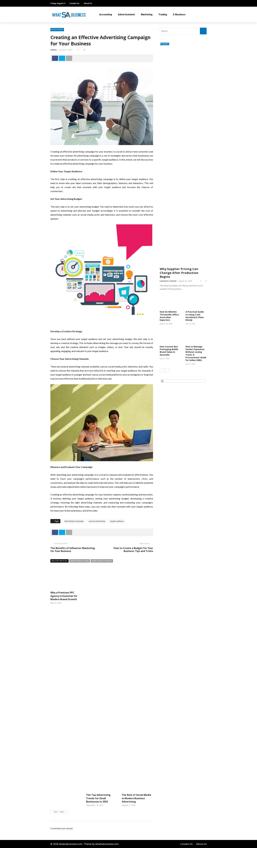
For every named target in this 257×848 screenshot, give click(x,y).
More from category (102, 561)
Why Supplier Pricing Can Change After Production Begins (179, 273)
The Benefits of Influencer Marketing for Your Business (72, 549)
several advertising (97, 521)
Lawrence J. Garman (168, 281)
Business (164, 44)
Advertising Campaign (74, 521)
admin (53, 49)
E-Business (179, 14)
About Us (88, 3)
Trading (162, 14)
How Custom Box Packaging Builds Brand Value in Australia (169, 350)
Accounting (105, 14)
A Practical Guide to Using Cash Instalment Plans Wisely (194, 315)
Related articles (59, 561)
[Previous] (162, 370)
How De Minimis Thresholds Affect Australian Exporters (169, 315)
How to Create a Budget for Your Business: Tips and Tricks (133, 549)
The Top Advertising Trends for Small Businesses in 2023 (98, 798)
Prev (56, 812)
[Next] (167, 370)
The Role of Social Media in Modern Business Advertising (136, 798)
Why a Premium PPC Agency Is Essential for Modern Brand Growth (63, 596)
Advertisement (126, 14)
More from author (79, 561)
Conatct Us (74, 3)
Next (62, 812)
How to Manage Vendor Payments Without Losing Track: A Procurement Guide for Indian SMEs (195, 353)
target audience (117, 521)
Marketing (146, 14)
